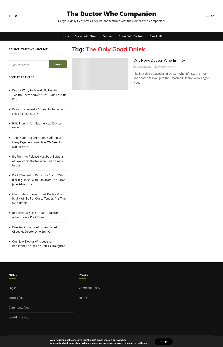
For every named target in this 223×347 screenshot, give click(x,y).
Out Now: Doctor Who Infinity (159, 60)
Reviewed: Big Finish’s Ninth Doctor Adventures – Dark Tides (35, 215)
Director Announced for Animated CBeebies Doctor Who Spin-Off (34, 229)
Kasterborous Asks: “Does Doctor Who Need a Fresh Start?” (37, 111)
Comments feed (19, 307)
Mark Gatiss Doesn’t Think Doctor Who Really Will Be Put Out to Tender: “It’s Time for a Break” (39, 198)
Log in (13, 288)
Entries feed (16, 298)
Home (65, 36)
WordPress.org (19, 317)
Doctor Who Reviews (131, 36)
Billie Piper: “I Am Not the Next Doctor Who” (36, 126)
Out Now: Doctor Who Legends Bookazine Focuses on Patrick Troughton (39, 244)
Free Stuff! (155, 36)
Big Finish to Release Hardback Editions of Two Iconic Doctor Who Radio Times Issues (38, 161)
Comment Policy (89, 288)
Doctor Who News (86, 36)
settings (142, 343)
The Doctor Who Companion (111, 13)
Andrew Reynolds (166, 66)
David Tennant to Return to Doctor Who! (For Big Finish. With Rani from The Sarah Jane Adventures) (39, 179)
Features (107, 36)
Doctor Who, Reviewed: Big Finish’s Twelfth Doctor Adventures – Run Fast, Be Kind (39, 94)
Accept (163, 341)
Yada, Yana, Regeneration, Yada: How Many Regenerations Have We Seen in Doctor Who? (37, 142)
